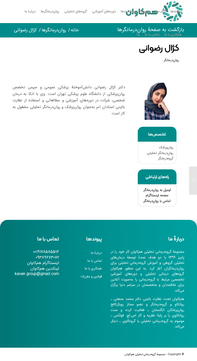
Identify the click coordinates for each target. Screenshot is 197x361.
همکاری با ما (93, 268)
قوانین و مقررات (91, 276)
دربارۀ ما (96, 253)
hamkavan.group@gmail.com (33, 274)
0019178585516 (46, 252)
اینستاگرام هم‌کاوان (43, 263)
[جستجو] (138, 34)
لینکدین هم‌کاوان (45, 268)
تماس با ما (94, 261)
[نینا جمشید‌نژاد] (193, 181)
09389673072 (47, 257)
